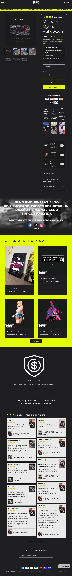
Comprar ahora (54, 87)
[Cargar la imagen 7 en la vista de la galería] (24, 59)
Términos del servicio (49, 571)
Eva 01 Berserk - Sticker (47, 331)
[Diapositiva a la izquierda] (32, 389)
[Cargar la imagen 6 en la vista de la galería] (16, 59)
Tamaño (45, 63)
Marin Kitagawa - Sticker (15, 332)
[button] (54, 174)
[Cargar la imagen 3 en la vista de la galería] (24, 51)
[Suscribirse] (51, 555)
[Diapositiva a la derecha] (40, 389)
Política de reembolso (23, 571)
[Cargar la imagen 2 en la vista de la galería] (16, 51)
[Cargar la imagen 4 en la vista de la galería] (32, 51)
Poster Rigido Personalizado (16, 289)
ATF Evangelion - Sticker (48, 278)
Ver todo (36, 341)
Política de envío (61, 571)
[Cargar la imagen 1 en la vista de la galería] (8, 51)
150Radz (13, 571)
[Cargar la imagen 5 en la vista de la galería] (8, 59)
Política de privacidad (36, 571)
